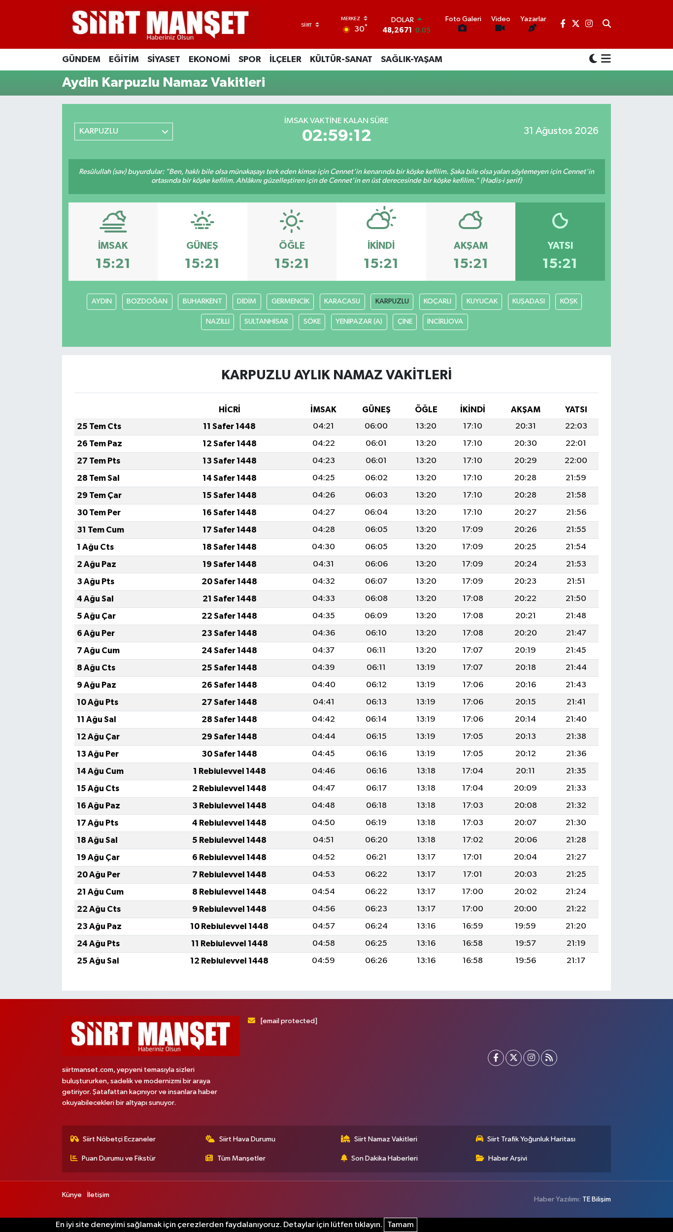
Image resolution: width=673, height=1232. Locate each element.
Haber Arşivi (507, 1158)
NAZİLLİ (218, 321)
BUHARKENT (202, 301)
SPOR (249, 59)
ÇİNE (405, 321)
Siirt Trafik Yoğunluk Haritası (531, 1139)
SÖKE (312, 321)
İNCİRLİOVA (445, 321)
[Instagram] (531, 1058)
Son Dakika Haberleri (384, 1158)
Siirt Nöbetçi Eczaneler (119, 1139)
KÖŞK (568, 301)
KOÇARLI (437, 301)
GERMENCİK (290, 301)
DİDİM (246, 301)
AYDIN (102, 301)
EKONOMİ (209, 59)
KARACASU (342, 301)
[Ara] (607, 24)
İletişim (98, 1195)
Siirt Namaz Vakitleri (385, 1139)
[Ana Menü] (604, 59)
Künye (72, 1195)
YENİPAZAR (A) (359, 321)
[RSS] (549, 1058)
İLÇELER (285, 59)
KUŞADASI (528, 301)
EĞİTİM (124, 59)
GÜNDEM (81, 59)
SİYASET (163, 59)
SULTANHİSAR (266, 321)
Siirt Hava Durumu (247, 1139)
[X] (513, 1058)
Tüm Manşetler (241, 1158)
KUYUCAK (482, 301)
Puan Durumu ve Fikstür (119, 1158)
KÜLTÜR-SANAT (341, 59)
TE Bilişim (596, 1199)
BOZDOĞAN (147, 301)
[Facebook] (496, 1058)
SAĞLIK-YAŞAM (411, 59)
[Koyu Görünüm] (593, 59)
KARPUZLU (392, 301)
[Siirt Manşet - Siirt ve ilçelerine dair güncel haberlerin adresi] (160, 24)
